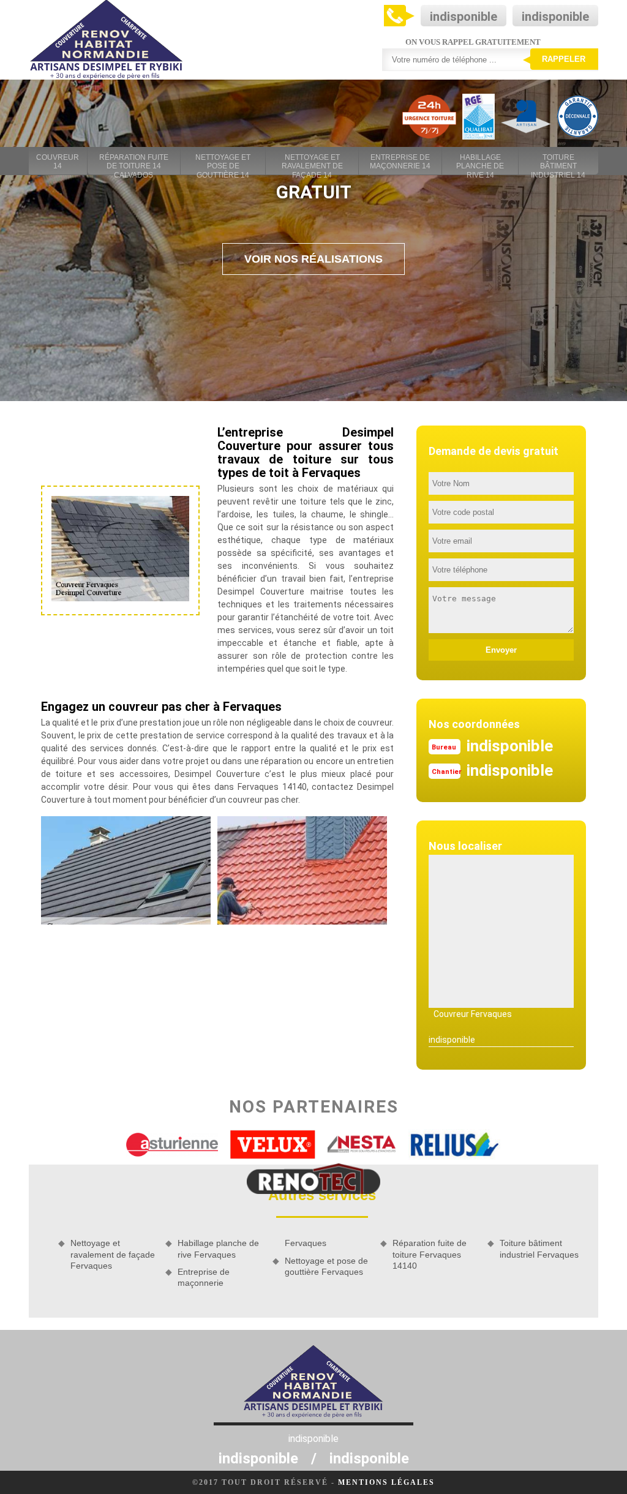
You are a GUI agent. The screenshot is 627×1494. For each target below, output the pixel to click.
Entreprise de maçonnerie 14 (400, 161)
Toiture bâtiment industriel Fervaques (539, 1248)
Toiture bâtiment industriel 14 (558, 162)
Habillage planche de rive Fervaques (218, 1248)
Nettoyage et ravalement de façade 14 (312, 162)
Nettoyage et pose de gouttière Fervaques (326, 1266)
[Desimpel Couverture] (106, 40)
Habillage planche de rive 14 (480, 162)
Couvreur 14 (57, 161)
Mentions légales (386, 1482)
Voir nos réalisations (313, 259)
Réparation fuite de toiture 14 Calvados (133, 162)
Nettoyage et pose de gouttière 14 (222, 162)
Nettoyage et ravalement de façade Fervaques (112, 1254)
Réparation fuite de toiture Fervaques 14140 (429, 1254)
